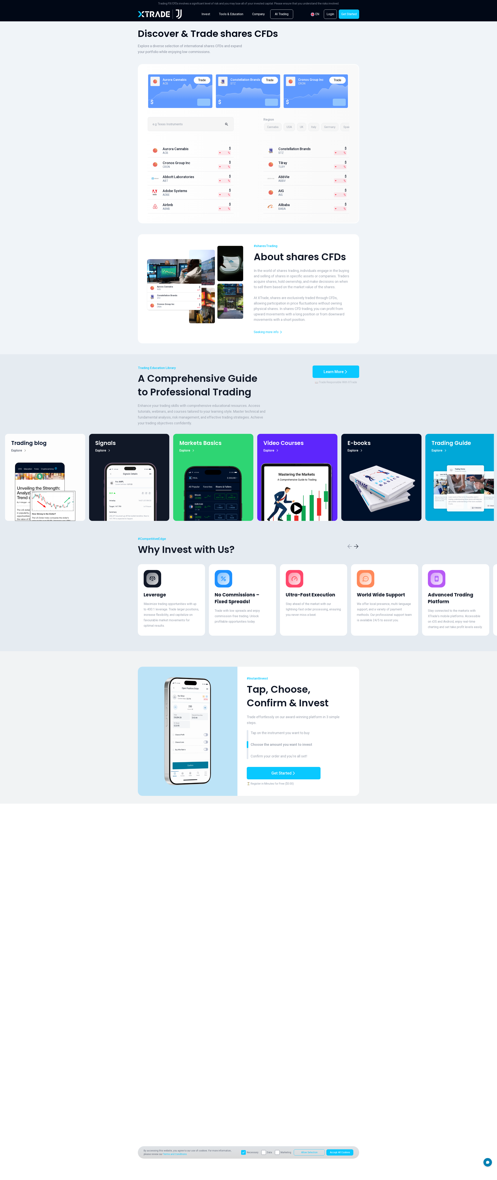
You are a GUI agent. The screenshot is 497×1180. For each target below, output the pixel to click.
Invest (206, 14)
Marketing (286, 1152)
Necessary (252, 1152)
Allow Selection (309, 1152)
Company (258, 14)
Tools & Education (231, 14)
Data (269, 1152)
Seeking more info (266, 332)
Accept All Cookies (340, 1152)
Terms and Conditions (175, 1154)
